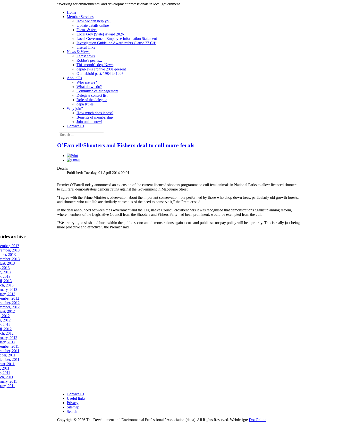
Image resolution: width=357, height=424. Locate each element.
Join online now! (89, 122)
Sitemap (73, 407)
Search (72, 411)
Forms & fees (86, 30)
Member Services (80, 17)
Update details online (92, 25)
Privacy (72, 403)
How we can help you (93, 21)
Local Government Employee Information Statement (116, 38)
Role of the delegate (91, 100)
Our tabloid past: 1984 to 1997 (99, 73)
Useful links (85, 47)
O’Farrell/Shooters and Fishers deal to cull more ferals (125, 145)
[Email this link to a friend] (73, 160)
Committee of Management (97, 91)
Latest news (85, 56)
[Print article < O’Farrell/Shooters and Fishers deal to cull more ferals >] (72, 156)
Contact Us (75, 126)
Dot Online (257, 420)
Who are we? (86, 82)
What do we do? (89, 87)
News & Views (78, 52)
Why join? (75, 108)
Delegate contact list (91, 95)
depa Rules (85, 104)
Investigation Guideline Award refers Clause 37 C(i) (116, 43)
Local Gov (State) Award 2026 (100, 34)
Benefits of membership (94, 117)
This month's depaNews (94, 65)
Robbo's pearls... (89, 60)
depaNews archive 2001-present (101, 69)
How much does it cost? (94, 113)
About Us (74, 78)
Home (71, 12)
